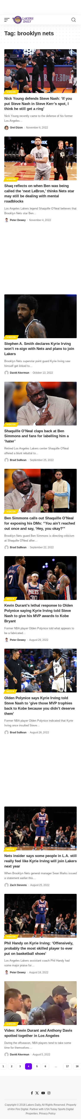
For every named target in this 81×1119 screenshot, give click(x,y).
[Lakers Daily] (23, 19)
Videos (11, 92)
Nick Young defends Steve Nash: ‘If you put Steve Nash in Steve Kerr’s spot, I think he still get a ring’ (38, 103)
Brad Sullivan (18, 460)
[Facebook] (32, 1093)
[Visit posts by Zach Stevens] (6, 885)
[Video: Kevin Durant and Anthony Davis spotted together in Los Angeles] (40, 1003)
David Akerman (19, 372)
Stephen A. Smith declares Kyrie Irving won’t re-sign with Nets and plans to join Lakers (39, 349)
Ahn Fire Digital (19, 1109)
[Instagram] (48, 1093)
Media (10, 599)
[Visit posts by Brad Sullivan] (6, 460)
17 (67, 1066)
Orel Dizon (16, 127)
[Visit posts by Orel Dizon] (6, 128)
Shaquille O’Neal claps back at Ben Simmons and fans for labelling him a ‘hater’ (36, 436)
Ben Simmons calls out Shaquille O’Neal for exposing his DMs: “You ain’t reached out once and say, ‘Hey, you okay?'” (39, 523)
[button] (8, 19)
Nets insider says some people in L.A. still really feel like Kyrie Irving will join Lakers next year (40, 861)
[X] (37, 1093)
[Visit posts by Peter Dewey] (6, 220)
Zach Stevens (18, 885)
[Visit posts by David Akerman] (6, 373)
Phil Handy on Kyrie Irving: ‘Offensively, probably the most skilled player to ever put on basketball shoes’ (38, 948)
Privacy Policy (47, 1113)
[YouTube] (43, 1093)
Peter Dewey (18, 220)
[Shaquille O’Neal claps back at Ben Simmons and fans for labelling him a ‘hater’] (40, 403)
